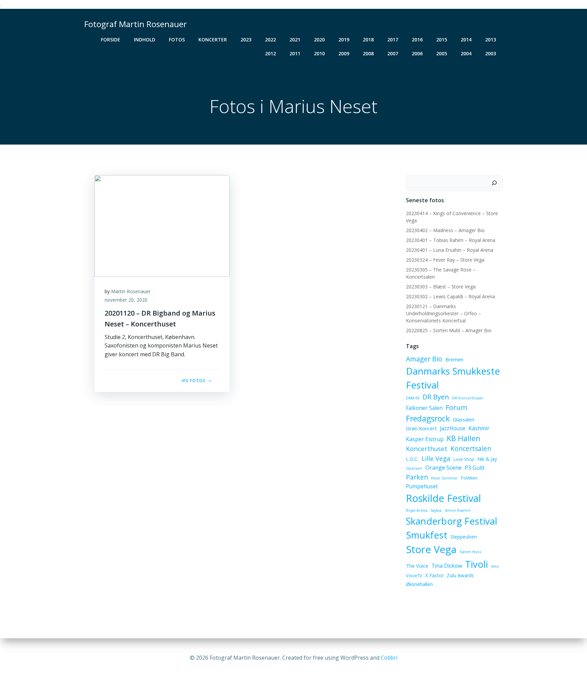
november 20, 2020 (126, 300)
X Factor (434, 575)
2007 (392, 53)
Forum (456, 407)
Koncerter (212, 39)
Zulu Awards (460, 575)
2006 (417, 53)
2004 (466, 53)
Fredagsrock (428, 418)
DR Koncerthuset (467, 398)
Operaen (414, 468)
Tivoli (476, 564)
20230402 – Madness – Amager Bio (445, 230)
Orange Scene (443, 467)
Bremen (454, 359)
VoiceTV (414, 575)
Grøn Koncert (421, 428)
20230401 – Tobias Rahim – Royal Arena (450, 240)
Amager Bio (424, 358)
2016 (417, 39)
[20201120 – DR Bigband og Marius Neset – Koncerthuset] (162, 225)
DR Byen (436, 396)
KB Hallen (463, 438)
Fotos (177, 39)
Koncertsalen (470, 448)
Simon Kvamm (458, 510)
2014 (466, 39)
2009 (343, 53)
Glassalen (463, 419)
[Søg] (494, 183)
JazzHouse (452, 428)
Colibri (389, 657)
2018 (368, 39)
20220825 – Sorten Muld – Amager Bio (449, 330)
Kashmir (479, 428)
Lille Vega (436, 458)
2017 (392, 39)
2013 (490, 39)
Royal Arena (416, 510)
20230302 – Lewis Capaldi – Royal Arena (450, 296)
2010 (319, 53)
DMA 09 (413, 398)
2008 (368, 53)
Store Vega (431, 549)
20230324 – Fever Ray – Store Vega (445, 260)
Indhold (144, 39)
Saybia (436, 510)
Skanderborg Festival (451, 521)
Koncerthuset (426, 448)
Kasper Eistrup (425, 439)
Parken (417, 477)
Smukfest (426, 535)
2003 (490, 53)
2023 (246, 39)
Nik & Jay (487, 459)
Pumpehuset (422, 486)
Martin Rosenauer (130, 291)
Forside (110, 39)
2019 (343, 39)
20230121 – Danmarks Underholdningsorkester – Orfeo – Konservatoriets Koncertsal (443, 313)
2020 (319, 39)
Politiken (469, 478)
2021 (294, 39)
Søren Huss (470, 551)
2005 (441, 53)
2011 (294, 53)
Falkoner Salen (424, 408)
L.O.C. (412, 459)
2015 (441, 39)
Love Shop (463, 459)
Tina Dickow (446, 565)
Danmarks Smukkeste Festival (453, 378)
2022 (270, 39)
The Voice (417, 565)
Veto (495, 566)
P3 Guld (474, 467)
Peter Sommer (444, 478)
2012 (270, 53)
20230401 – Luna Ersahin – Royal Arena (449, 250)
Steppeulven (463, 536)
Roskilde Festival (443, 498)
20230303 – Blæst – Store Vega (441, 286)
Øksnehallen (419, 584)
